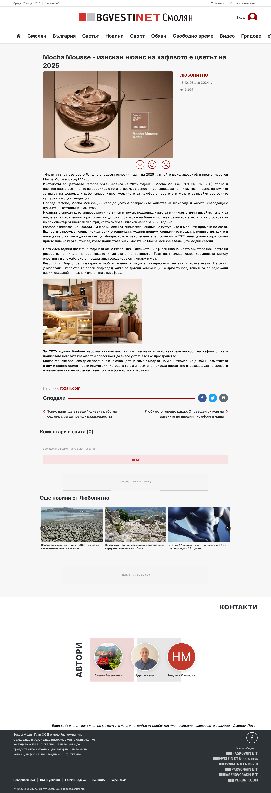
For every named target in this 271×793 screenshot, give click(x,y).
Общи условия (50, 780)
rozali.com (70, 388)
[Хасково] (241, 753)
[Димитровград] (235, 758)
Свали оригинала (57, 75)
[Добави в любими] (140, 164)
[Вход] (252, 17)
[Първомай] (241, 769)
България (64, 36)
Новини (114, 36)
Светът (90, 36)
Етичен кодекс (75, 780)
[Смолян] (135, 17)
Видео (227, 36)
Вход (241, 17)
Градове (251, 36)
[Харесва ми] (154, 164)
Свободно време (193, 36)
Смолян (36, 36)
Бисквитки (98, 780)
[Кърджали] (238, 764)
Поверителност (24, 780)
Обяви (158, 36)
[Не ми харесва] (167, 164)
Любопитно (194, 75)
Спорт (137, 36)
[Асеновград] (238, 774)
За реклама (118, 780)
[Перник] (243, 780)
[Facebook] (252, 737)
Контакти (239, 607)
